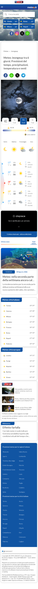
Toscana (21, 470)
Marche (21, 465)
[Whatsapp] (11, 75)
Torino (5, 501)
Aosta (21, 501)
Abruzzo (21, 479)
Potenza (5, 537)
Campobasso (7, 532)
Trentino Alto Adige (9, 461)
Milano (21, 506)
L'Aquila (21, 528)
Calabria (21, 488)
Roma (21, 524)
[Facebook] (12, 33)
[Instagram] (17, 33)
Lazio (20, 474)
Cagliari (21, 541)
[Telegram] (23, 75)
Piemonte (6, 452)
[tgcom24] (19, 2)
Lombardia (22, 456)
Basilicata (6, 488)
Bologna (21, 515)
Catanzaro (22, 537)
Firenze (21, 519)
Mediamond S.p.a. (18, 575)
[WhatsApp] (27, 33)
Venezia (21, 510)
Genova (5, 506)
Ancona (5, 519)
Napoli (5, 528)
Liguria (5, 456)
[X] (22, 33)
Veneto (21, 461)
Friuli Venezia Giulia (9, 470)
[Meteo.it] (32, 7)
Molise (5, 483)
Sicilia (4, 492)
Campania (6, 479)
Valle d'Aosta (23, 452)
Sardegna (22, 492)
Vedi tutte (34, 242)
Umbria (5, 474)
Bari (20, 532)
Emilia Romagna (8, 465)
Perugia (5, 524)
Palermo (5, 541)
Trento (5, 510)
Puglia (21, 483)
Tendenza (8, 272)
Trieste (5, 515)
